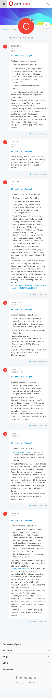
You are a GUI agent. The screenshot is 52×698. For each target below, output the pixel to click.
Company (8, 669)
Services (7, 650)
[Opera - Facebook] (16, 677)
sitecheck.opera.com (21, 452)
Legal (6, 662)
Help (5, 656)
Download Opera (12, 644)
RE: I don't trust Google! (21, 56)
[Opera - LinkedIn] (30, 677)
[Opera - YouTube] (25, 677)
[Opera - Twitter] (20, 677)
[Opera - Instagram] (35, 677)
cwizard (15, 46)
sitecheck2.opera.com (20, 568)
